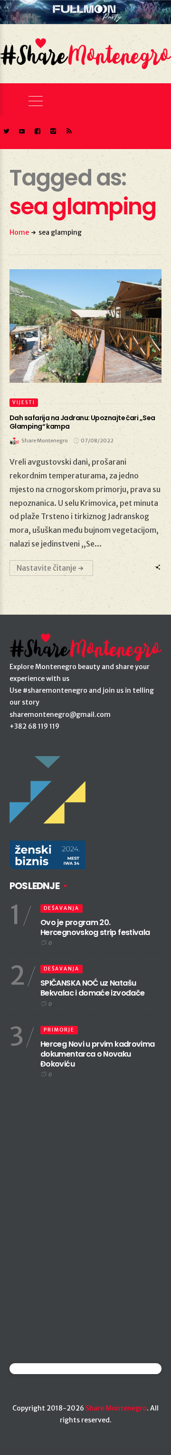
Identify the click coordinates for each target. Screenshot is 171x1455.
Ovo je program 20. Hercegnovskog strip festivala (95, 927)
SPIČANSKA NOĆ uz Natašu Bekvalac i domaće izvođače (92, 988)
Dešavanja (61, 908)
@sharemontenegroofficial (51, 1369)
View (80, 326)
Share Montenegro (116, 1408)
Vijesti (23, 402)
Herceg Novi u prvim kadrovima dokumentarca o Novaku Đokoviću (97, 1054)
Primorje (59, 1030)
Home (19, 232)
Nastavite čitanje (46, 568)
